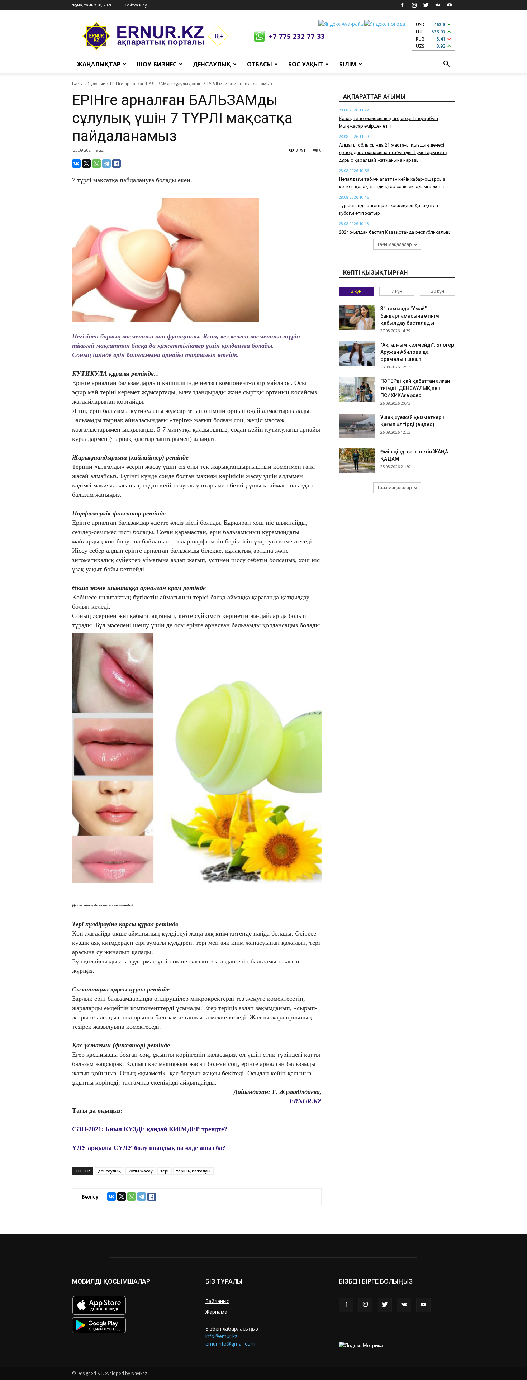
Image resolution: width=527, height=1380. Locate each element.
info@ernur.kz (221, 1336)
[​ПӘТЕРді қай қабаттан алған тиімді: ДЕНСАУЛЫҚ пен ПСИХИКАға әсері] (357, 389)
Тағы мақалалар (394, 244)
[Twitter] (426, 5)
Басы (77, 84)
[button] (446, 64)
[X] (86, 163)
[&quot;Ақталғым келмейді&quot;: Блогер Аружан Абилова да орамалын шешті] (357, 353)
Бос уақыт (305, 64)
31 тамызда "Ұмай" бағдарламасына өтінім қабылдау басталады (409, 316)
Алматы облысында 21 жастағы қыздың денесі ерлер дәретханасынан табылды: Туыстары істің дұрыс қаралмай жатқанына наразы (393, 152)
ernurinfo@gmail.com (230, 1343)
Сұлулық (96, 84)
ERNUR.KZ (305, 1101)
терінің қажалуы (193, 1171)
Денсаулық (212, 64)
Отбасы (259, 64)
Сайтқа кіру (136, 5)
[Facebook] (402, 5)
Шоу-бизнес (157, 64)
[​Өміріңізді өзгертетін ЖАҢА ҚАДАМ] (357, 460)
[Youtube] (449, 5)
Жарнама (216, 1311)
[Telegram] (106, 163)
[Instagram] (414, 5)
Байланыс (217, 1301)
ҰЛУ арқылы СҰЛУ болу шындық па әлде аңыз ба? (148, 1147)
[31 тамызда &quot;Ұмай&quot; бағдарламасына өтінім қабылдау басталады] (357, 317)
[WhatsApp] (96, 163)
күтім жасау (141, 1171)
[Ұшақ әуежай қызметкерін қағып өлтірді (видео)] (357, 426)
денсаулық (109, 1171)
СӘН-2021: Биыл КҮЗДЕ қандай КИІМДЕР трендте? (149, 1129)
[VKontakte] (437, 5)
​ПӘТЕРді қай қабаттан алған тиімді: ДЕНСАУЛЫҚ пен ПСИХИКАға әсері (415, 388)
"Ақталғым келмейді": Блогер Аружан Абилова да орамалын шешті (417, 352)
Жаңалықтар (98, 64)
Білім (347, 64)
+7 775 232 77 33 (297, 36)
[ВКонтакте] (76, 163)
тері (164, 1171)
